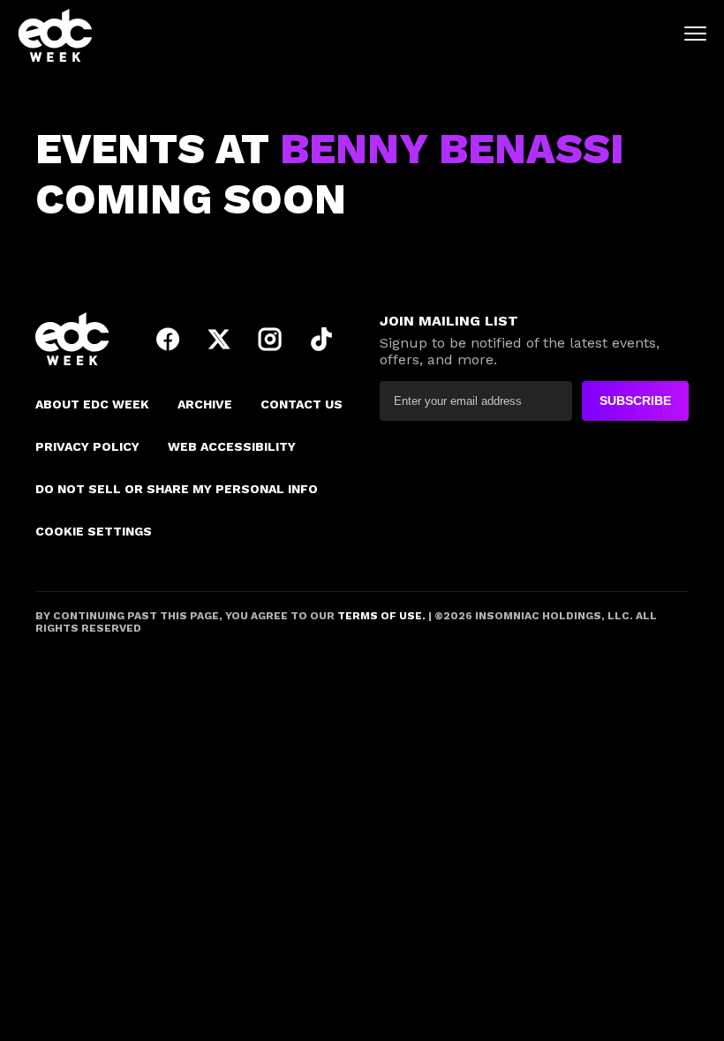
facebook (167, 339)
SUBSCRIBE (635, 400)
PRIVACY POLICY (87, 446)
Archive (204, 404)
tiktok (321, 339)
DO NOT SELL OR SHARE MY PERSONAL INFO (176, 489)
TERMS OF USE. (380, 616)
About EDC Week (92, 404)
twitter (218, 339)
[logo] (55, 35)
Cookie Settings (93, 531)
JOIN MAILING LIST (449, 320)
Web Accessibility (232, 446)
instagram (270, 339)
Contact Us (301, 404)
